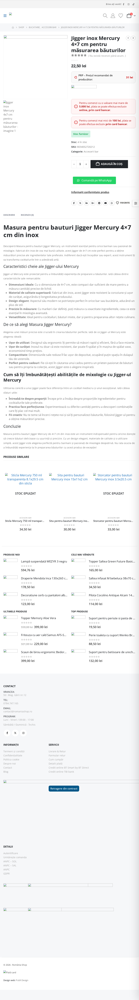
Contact (7, 767)
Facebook (74, 203)
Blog (5, 771)
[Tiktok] (133, 4)
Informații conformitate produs (90, 192)
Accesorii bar (91, 151)
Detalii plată (55, 763)
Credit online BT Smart (61, 767)
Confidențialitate (12, 755)
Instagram (23, 733)
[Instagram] (128, 4)
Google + (93, 203)
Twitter (80, 203)
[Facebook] (123, 4)
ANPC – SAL (9, 865)
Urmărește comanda (15, 857)
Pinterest (99, 203)
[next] (133, 38)
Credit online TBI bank (61, 771)
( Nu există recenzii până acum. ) (107, 55)
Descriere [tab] (9, 214)
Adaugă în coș (112, 164)
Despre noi (9, 763)
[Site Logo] (18, 16)
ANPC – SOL (10, 861)
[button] (5, 16)
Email (105, 203)
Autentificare (10, 853)
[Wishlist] (120, 16)
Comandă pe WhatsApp (96, 180)
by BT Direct (82, 767)
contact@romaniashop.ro (17, 711)
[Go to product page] (69, 493)
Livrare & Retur (57, 751)
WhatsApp (112, 203)
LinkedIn (86, 203)
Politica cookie (11, 759)
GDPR (6, 873)
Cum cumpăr (56, 759)
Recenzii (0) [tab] (27, 214)
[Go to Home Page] (13, 27)
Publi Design (22, 980)
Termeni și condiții (14, 751)
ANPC (6, 869)
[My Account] (113, 16)
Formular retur (57, 755)
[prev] (128, 38)
